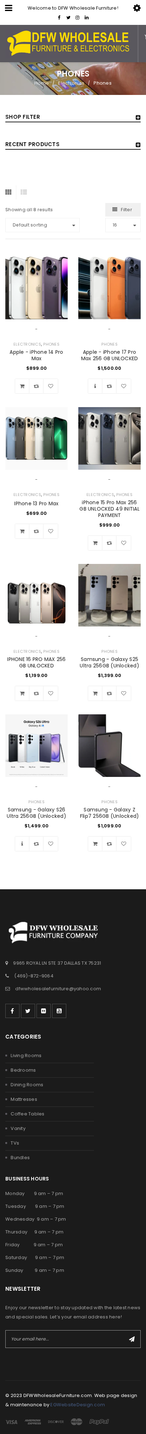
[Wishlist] (51, 386)
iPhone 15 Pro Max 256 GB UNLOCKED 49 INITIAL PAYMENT (109, 509)
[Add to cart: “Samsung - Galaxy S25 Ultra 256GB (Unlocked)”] (95, 693)
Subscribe (132, 1339)
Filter (126, 209)
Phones (51, 344)
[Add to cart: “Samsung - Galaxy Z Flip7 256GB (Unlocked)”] (95, 844)
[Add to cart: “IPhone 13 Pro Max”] (22, 531)
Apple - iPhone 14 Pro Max (36, 355)
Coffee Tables (27, 1113)
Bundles (20, 1157)
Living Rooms (26, 1055)
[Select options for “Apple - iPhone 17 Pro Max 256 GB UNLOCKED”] (95, 386)
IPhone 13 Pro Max (36, 503)
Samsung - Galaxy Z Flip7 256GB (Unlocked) (109, 813)
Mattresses (24, 1099)
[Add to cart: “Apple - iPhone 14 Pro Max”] (22, 386)
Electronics (71, 83)
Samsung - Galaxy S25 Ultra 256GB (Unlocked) (109, 662)
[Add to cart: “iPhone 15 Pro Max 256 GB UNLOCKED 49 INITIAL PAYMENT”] (95, 543)
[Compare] (36, 386)
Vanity (18, 1128)
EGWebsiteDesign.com (77, 1404)
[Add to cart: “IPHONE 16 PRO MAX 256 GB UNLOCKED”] (22, 693)
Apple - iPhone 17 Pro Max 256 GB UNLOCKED (109, 355)
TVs (15, 1143)
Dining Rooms (27, 1084)
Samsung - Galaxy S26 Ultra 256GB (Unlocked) (36, 813)
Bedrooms (23, 1070)
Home (41, 83)
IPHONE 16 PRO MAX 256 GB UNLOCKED (36, 662)
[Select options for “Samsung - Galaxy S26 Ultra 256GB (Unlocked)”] (22, 844)
